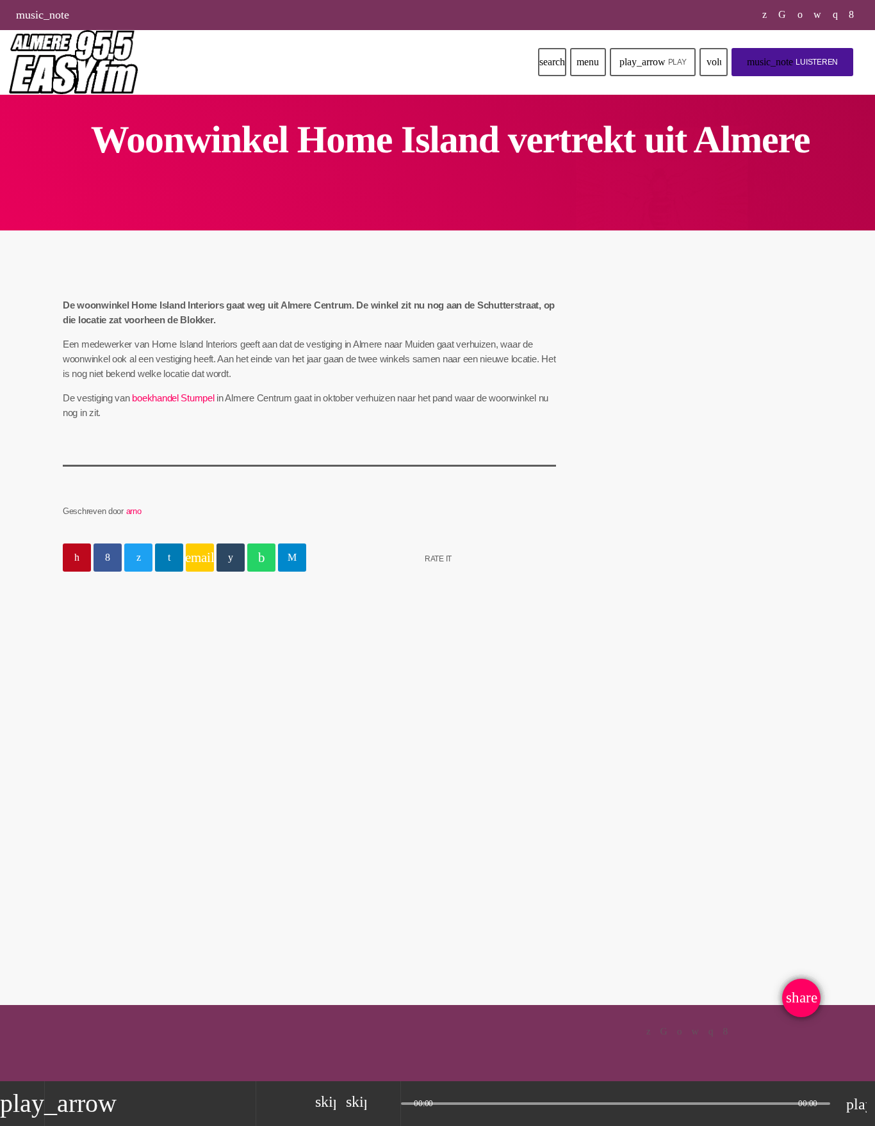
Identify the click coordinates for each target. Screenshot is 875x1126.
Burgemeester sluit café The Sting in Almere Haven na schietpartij (721, 722)
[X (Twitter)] (765, 14)
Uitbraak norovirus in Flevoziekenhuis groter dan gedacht (718, 656)
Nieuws (96, 780)
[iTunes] (817, 14)
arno (134, 511)
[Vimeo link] (73, 62)
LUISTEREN (792, 61)
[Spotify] (800, 14)
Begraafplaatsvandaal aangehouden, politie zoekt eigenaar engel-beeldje (169, 823)
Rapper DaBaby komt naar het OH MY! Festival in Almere (725, 526)
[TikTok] (782, 14)
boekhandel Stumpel (173, 397)
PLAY (653, 61)
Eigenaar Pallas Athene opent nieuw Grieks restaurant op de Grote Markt (724, 787)
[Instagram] (835, 14)
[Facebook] (851, 14)
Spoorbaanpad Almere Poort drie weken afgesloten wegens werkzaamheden (722, 591)
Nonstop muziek (659, 400)
